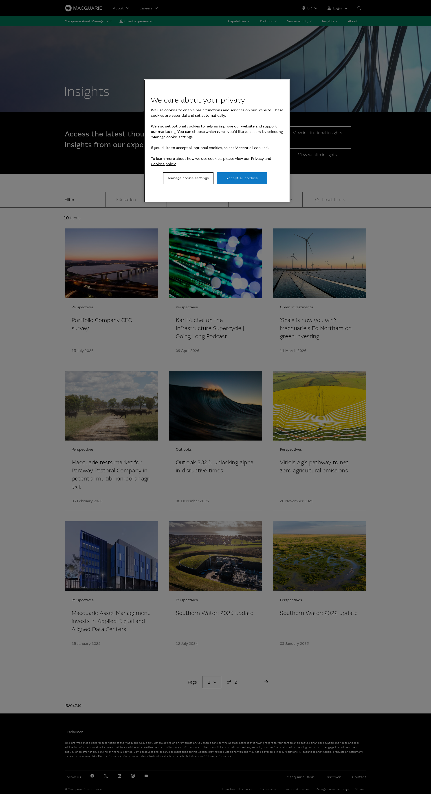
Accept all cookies (242, 178)
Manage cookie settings (188, 178)
